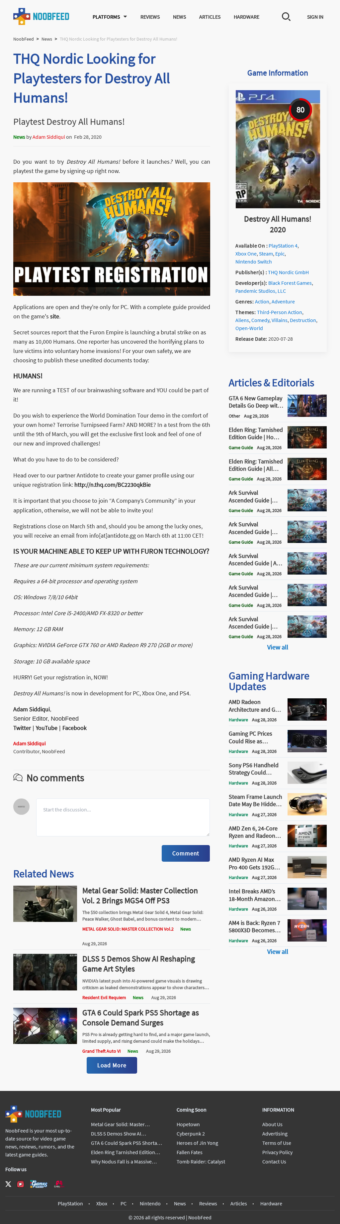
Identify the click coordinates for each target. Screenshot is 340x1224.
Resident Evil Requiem (104, 997)
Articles (209, 16)
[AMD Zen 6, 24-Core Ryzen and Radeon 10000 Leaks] (307, 845)
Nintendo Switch (253, 261)
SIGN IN (315, 16)
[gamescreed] (39, 1184)
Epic (280, 253)
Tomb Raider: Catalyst (201, 1161)
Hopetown (188, 1124)
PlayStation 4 (283, 245)
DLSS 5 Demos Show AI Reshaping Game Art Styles (138, 964)
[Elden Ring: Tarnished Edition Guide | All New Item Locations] (307, 478)
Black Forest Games (290, 282)
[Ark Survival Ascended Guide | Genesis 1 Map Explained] (307, 635)
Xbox (101, 1203)
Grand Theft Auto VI (101, 1051)
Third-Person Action (279, 312)
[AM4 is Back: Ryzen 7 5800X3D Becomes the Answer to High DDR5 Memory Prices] (307, 939)
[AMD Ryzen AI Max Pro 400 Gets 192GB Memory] (307, 876)
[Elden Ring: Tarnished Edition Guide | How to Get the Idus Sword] (307, 446)
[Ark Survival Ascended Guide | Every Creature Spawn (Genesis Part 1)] (307, 541)
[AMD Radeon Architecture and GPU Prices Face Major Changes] (307, 718)
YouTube (46, 728)
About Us (272, 1124)
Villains (280, 320)
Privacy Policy (277, 1152)
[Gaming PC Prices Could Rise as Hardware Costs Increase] (307, 750)
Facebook (74, 728)
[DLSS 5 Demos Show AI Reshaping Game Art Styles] (45, 988)
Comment (185, 853)
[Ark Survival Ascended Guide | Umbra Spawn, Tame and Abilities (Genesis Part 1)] (307, 604)
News (179, 16)
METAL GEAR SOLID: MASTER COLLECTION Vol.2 (128, 929)
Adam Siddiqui (49, 136)
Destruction (303, 320)
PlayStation (70, 1203)
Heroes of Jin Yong (197, 1142)
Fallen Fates (190, 1152)
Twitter (22, 728)
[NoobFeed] (41, 16)
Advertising (275, 1133)
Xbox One (246, 253)
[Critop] (59, 1184)
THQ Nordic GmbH (288, 272)
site (54, 316)
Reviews (150, 16)
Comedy (260, 320)
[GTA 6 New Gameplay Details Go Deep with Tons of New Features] (307, 415)
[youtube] (21, 1184)
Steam (266, 253)
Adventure (283, 301)
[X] (8, 1184)
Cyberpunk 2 (191, 1133)
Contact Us (274, 1161)
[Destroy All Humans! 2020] (278, 206)
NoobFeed (23, 39)
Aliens (242, 320)
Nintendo (150, 1203)
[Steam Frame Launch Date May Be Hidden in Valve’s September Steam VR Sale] (307, 813)
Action (262, 301)
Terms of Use (276, 1142)
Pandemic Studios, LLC (260, 290)
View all (277, 647)
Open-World (249, 328)
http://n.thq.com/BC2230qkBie (112, 484)
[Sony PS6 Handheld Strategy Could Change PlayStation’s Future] (307, 782)
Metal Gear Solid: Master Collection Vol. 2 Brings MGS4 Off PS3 (140, 895)
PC (124, 1203)
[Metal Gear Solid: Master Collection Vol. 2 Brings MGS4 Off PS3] (45, 920)
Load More (112, 1065)
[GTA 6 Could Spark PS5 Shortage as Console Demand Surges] (45, 1042)
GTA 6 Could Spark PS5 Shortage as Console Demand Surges (140, 1017)
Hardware (246, 16)
